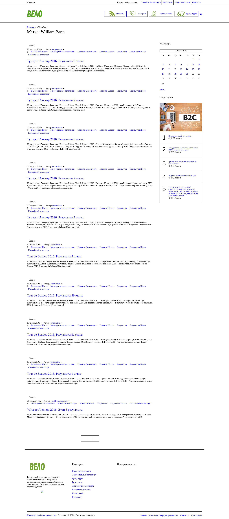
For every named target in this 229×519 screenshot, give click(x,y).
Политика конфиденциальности (163, 515)
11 (169, 69)
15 (193, 69)
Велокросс (77, 497)
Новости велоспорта (81, 471)
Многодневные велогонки (62, 52)
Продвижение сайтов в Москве (179, 136)
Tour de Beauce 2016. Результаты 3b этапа (55, 295)
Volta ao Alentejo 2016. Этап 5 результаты (55, 409)
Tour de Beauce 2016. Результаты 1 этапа (54, 373)
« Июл (162, 90)
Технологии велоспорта (83, 486)
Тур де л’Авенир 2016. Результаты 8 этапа (55, 61)
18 (169, 74)
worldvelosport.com (59, 401)
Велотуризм (77, 493)
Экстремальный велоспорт (84, 475)
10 (163, 69)
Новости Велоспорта (87, 52)
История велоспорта (81, 489)
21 (187, 74)
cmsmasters (57, 49)
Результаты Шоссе (138, 52)
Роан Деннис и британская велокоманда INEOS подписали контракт (183, 149)
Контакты (184, 515)
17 (163, 74)
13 (181, 69)
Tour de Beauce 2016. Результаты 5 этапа (54, 256)
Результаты (122, 52)
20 (181, 74)
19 (175, 74)
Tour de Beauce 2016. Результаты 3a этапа (55, 334)
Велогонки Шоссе (39, 52)
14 (187, 69)
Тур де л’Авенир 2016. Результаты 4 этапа (55, 178)
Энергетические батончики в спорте (182, 175)
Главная (30, 27)
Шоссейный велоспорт (38, 55)
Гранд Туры (77, 478)
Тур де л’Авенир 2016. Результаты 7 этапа (55, 100)
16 (199, 69)
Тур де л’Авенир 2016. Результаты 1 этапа (55, 217)
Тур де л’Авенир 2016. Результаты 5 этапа (55, 139)
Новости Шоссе (107, 52)
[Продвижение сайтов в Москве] (181, 117)
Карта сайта (196, 515)
